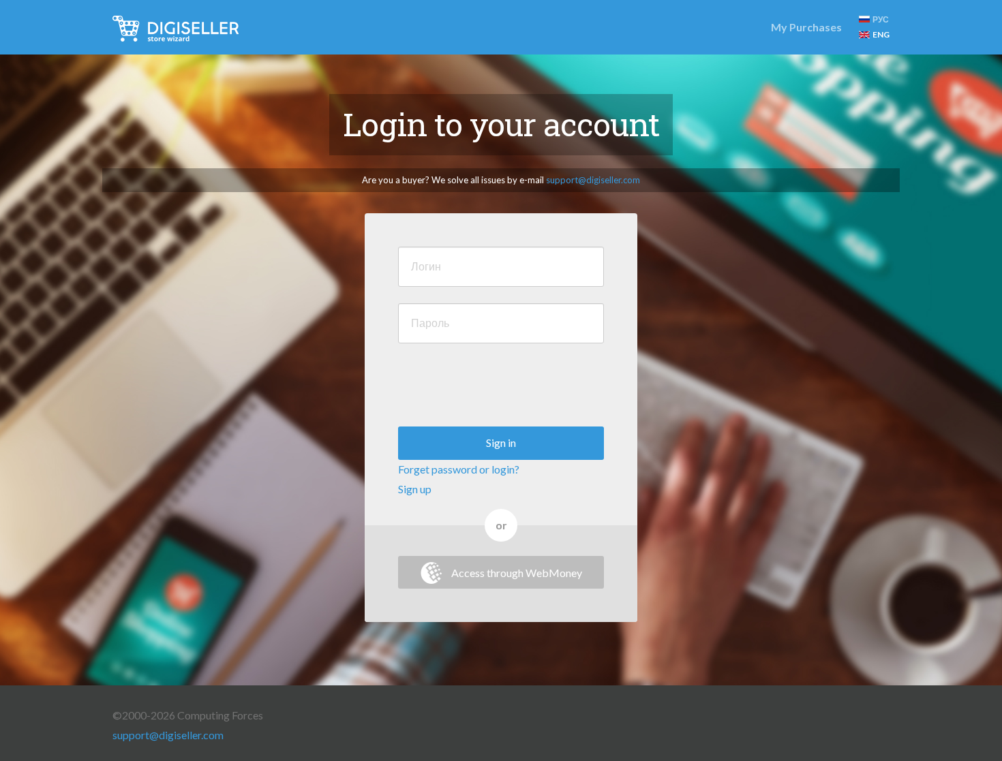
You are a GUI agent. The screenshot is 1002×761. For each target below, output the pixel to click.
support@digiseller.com (593, 179)
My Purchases (806, 26)
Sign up (414, 488)
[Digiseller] (175, 27)
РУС (880, 19)
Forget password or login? (458, 469)
